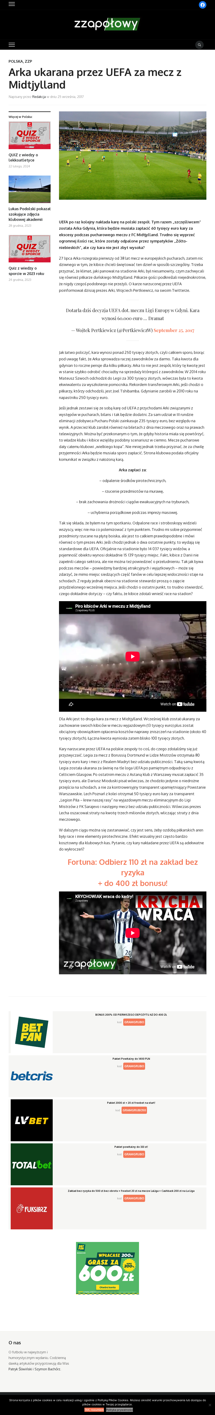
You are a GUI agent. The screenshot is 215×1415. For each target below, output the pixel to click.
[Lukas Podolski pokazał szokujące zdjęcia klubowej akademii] (30, 191)
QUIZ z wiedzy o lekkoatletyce (23, 157)
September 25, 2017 (174, 330)
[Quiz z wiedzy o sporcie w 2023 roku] (30, 250)
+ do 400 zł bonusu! (132, 883)
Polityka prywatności (119, 1409)
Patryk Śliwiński (20, 1369)
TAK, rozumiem (94, 1409)
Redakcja (39, 97)
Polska (16, 61)
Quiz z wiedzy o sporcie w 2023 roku (26, 271)
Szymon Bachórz (47, 1369)
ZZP (28, 61)
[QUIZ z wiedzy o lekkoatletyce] (30, 136)
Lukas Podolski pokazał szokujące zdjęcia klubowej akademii (30, 214)
